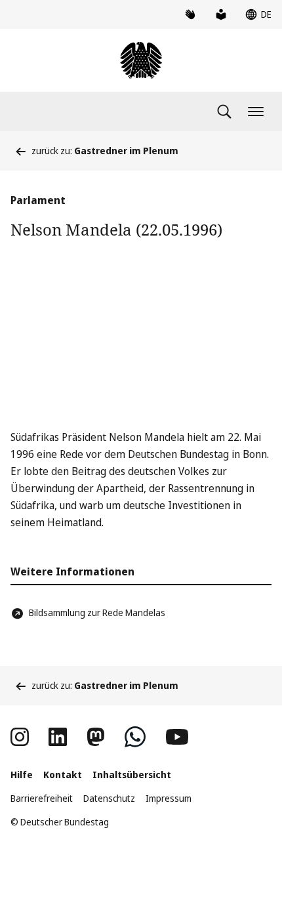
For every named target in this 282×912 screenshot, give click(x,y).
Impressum (168, 798)
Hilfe (21, 774)
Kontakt (62, 774)
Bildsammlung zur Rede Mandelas (97, 612)
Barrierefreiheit (41, 798)
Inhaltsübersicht (131, 774)
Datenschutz (109, 798)
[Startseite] (141, 60)
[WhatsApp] (135, 736)
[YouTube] (177, 736)
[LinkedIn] (58, 736)
